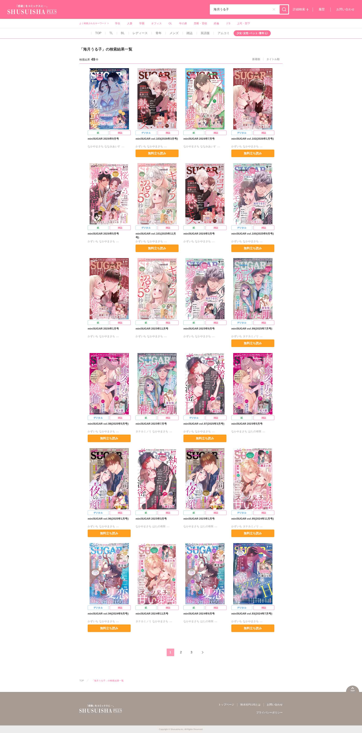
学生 (117, 23)
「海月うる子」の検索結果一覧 (108, 680)
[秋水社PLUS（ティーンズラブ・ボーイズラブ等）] (32, 11)
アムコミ (224, 33)
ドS (228, 23)
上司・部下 (243, 23)
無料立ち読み (157, 153)
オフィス (156, 23)
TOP (98, 33)
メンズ (174, 33)
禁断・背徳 (200, 23)
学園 (141, 23)
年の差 (183, 23)
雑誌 (189, 33)
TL (111, 33)
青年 (159, 33)
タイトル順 (273, 59)
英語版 (205, 33)
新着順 (256, 59)
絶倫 (216, 23)
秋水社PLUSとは (250, 704)
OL (170, 23)
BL (123, 33)
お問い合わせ (345, 9)
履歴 (322, 9)
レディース (140, 33)
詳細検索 (299, 9)
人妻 (129, 23)
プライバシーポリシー (269, 712)
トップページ (226, 704)
